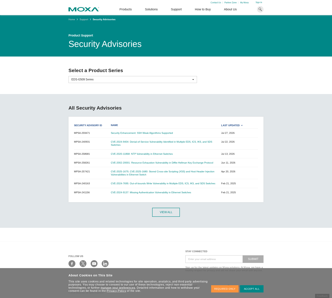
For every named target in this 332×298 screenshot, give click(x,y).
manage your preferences (118, 287)
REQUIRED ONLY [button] (225, 288)
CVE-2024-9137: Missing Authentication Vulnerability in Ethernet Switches (151, 192)
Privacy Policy (116, 290)
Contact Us (216, 3)
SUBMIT (253, 259)
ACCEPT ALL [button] (252, 288)
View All (166, 212)
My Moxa (244, 3)
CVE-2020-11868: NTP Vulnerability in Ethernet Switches (142, 153)
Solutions (151, 9)
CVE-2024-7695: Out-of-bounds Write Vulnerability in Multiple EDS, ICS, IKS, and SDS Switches (163, 183)
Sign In (259, 2)
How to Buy (203, 9)
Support (176, 9)
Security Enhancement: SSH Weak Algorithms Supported (142, 133)
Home (71, 19)
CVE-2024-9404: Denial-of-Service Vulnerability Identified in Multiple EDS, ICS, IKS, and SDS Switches (161, 143)
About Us (230, 9)
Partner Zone (230, 3)
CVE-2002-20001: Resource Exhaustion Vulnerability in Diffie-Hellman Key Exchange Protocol (162, 162)
